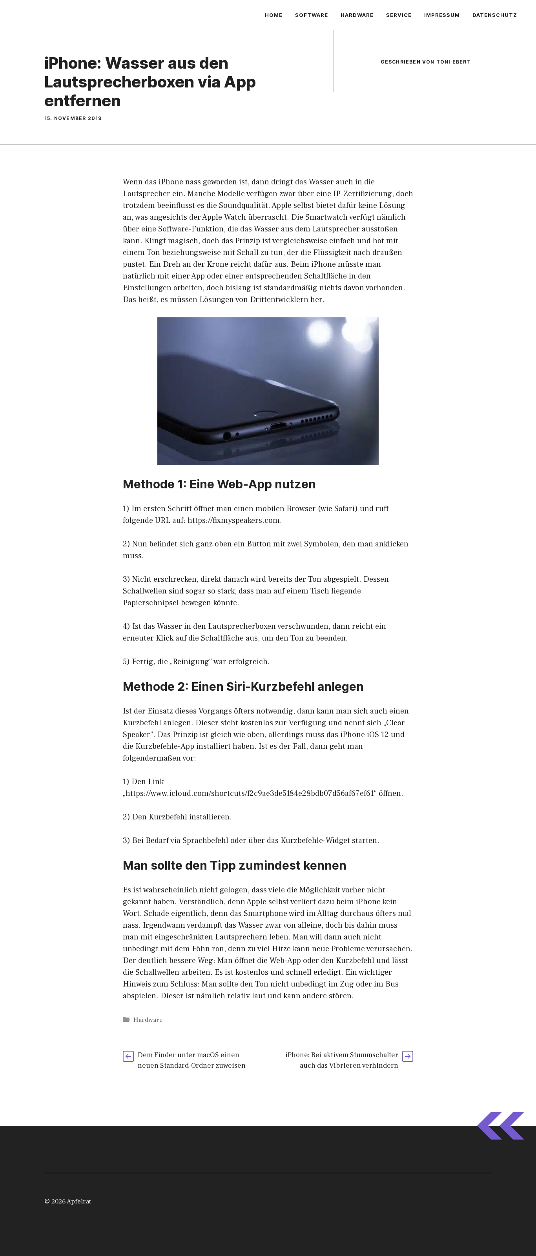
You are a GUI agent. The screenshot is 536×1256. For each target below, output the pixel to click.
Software (311, 15)
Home (274, 15)
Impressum (442, 15)
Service (399, 15)
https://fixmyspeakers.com (234, 520)
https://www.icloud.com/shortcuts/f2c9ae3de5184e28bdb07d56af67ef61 (250, 793)
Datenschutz (494, 15)
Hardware (357, 15)
